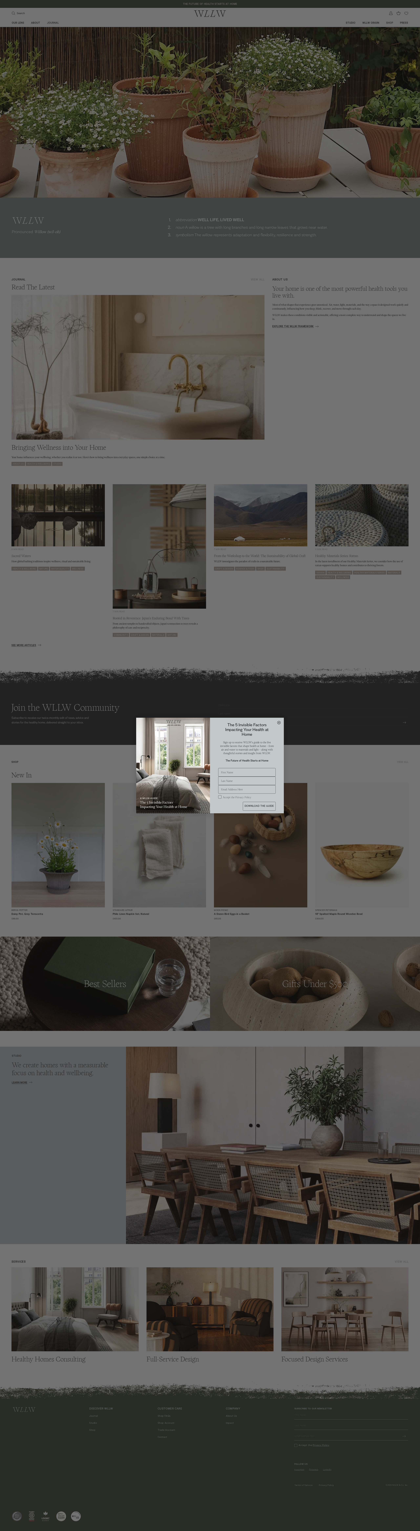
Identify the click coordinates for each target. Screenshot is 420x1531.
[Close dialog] (279, 722)
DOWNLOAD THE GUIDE (259, 806)
